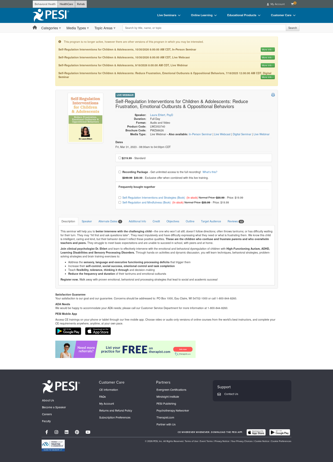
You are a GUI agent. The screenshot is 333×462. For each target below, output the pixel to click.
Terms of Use (191, 441)
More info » (268, 49)
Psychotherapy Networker (172, 410)
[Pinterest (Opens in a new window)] (77, 432)
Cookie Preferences (281, 441)
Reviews (235, 221)
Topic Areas (103, 27)
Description (68, 221)
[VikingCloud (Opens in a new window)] (53, 445)
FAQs (102, 397)
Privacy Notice (221, 441)
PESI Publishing (166, 404)
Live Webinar (125, 95)
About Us (48, 400)
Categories (49, 27)
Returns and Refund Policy (115, 410)
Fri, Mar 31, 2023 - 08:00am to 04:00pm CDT (143, 147)
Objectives (172, 221)
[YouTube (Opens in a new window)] (88, 432)
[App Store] (256, 432)
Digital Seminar (242, 134)
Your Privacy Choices (242, 441)
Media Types (76, 27)
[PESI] (61, 387)
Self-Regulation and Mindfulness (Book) (147, 202)
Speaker (87, 221)
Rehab (81, 4)
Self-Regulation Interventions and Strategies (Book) (154, 197)
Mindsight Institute (167, 397)
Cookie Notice (261, 441)
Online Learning (202, 15)
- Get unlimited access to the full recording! (169, 172)
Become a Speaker (54, 407)
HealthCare (66, 4)
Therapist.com (165, 417)
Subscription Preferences (114, 417)
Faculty (46, 421)
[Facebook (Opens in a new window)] (46, 432)
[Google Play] (279, 432)
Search (292, 28)
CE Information (108, 390)
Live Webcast (222, 134)
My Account (106, 404)
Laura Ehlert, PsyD (161, 115)
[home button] (35, 27)
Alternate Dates (109, 221)
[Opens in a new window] (166, 349)
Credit (156, 221)
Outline (190, 221)
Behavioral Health (45, 4)
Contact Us (231, 394)
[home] (51, 15)
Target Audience (211, 221)
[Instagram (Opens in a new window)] (56, 432)
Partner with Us (166, 424)
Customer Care (281, 15)
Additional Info (137, 221)
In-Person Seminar (201, 134)
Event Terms (206, 441)
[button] (273, 94)
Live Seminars (166, 15)
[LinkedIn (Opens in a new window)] (66, 432)
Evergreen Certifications (171, 390)
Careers (47, 414)
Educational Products (241, 15)
